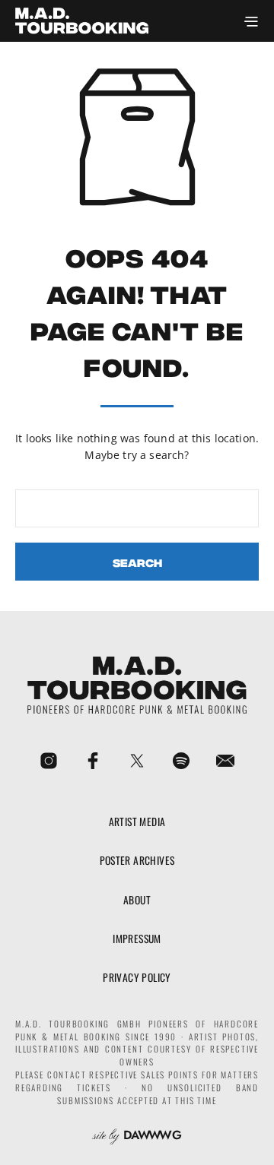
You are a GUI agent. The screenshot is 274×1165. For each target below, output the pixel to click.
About (137, 899)
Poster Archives (137, 860)
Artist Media (137, 821)
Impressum (137, 938)
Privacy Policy (137, 977)
